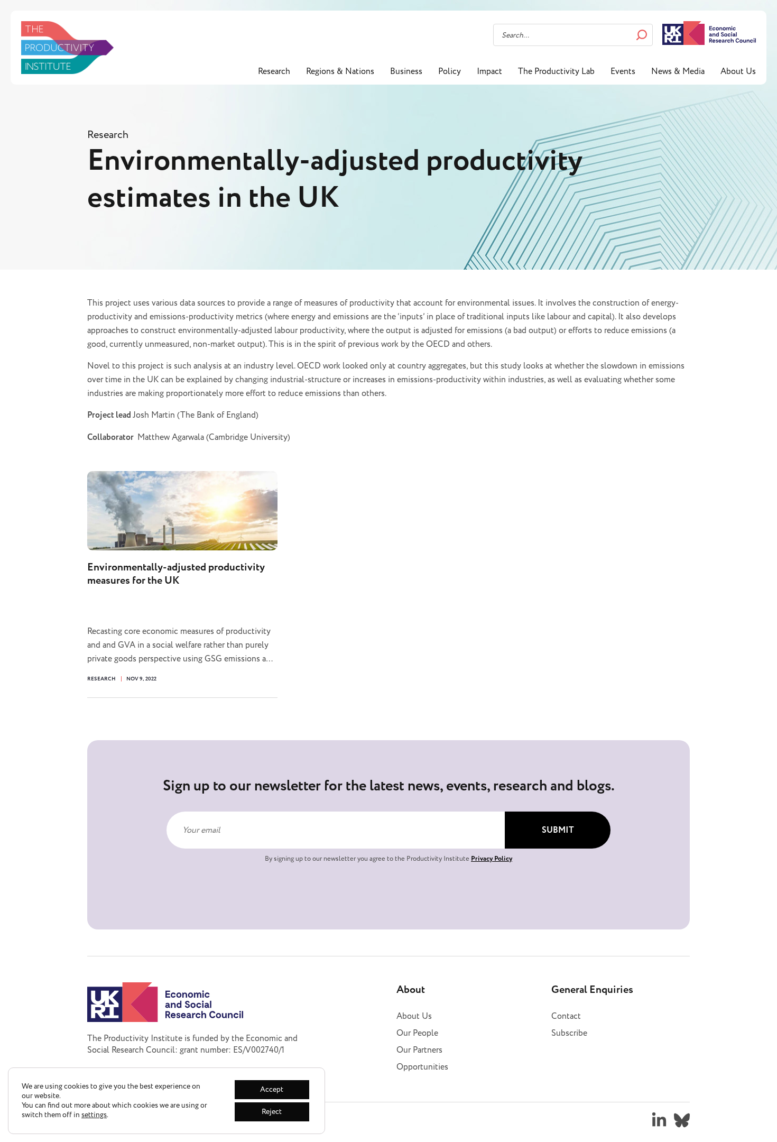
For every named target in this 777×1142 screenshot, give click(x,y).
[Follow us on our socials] (659, 1120)
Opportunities (422, 1067)
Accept (271, 1089)
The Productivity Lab (556, 71)
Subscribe (569, 1033)
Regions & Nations (340, 71)
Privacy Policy (491, 858)
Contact (566, 1016)
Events (622, 71)
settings (94, 1115)
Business (406, 71)
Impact (489, 71)
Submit (558, 830)
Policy (449, 71)
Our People (417, 1033)
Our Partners (419, 1050)
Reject (272, 1112)
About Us (738, 71)
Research (274, 71)
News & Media (678, 71)
